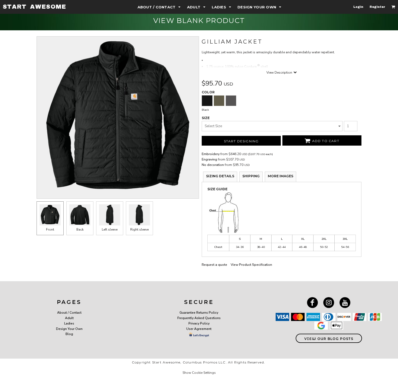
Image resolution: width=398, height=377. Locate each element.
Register (377, 6)
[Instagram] (328, 302)
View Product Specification (251, 265)
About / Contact (69, 312)
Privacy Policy (199, 323)
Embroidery (211, 154)
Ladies (69, 323)
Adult (69, 318)
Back (80, 229)
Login (358, 6)
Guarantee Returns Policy (199, 312)
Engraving (209, 159)
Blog (69, 334)
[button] (159, 7)
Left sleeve (110, 229)
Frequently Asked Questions (199, 318)
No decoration (213, 165)
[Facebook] (312, 302)
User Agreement (198, 329)
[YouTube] (345, 302)
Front (50, 229)
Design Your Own (69, 329)
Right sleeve (139, 229)
